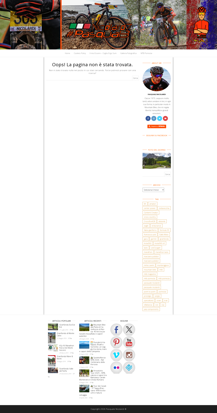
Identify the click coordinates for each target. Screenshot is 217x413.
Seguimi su (154, 126)
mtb (161, 269)
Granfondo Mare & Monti (65, 357)
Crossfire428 (149, 221)
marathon (148, 252)
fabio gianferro (150, 230)
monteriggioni (163, 265)
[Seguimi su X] (129, 330)
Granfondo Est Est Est (67, 325)
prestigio (147, 296)
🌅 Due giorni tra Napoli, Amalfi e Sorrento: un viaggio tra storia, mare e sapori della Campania (93, 347)
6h (145, 203)
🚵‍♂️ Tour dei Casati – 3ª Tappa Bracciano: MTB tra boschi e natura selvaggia (92, 390)
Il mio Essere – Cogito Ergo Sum (103, 53)
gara (146, 239)
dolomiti (161, 221)
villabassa (148, 304)
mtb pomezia (149, 278)
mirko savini (149, 265)
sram (159, 300)
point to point (149, 291)
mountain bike (150, 269)
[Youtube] (165, 118)
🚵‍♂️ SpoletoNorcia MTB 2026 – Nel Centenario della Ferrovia (98, 361)
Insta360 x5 (160, 243)
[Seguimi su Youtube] (129, 342)
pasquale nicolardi (151, 283)
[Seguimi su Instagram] (129, 355)
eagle (146, 225)
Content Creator (151, 212)
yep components (151, 309)
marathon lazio (162, 252)
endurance (156, 225)
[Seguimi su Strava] (116, 355)
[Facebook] (148, 118)
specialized (148, 300)
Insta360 (147, 243)
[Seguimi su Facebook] (116, 330)
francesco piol (150, 234)
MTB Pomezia (146, 53)
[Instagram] (153, 118)
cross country (150, 217)
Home (67, 53)
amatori (152, 203)
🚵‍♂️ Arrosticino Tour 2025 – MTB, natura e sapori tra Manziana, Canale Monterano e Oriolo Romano (93, 375)
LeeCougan (155, 247)
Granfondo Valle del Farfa (66, 369)
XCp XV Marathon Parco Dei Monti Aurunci (66, 347)
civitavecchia (164, 208)
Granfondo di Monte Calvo (65, 334)
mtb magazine (150, 274)
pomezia (162, 291)
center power (150, 208)
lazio (146, 247)
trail (165, 300)
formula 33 (164, 230)
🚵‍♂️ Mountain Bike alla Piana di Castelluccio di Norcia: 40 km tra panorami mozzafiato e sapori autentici (92, 330)
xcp (162, 304)
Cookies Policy (80, 53)
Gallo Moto (163, 234)
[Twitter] (159, 118)
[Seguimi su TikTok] (116, 342)
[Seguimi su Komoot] (129, 368)
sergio (157, 296)
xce (156, 304)
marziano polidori (151, 256)
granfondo (164, 239)
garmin (154, 239)
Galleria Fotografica (128, 53)
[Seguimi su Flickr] (116, 368)
